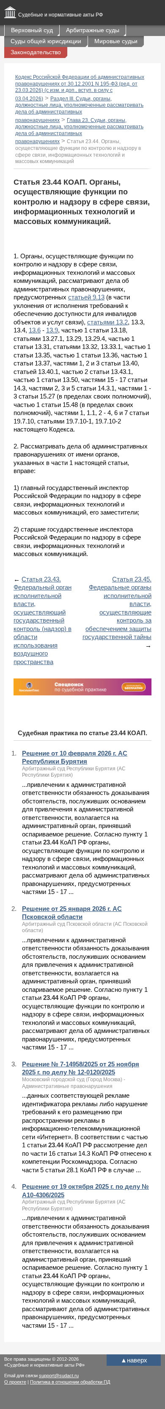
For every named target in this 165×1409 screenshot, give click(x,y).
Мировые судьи (116, 41)
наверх (134, 1360)
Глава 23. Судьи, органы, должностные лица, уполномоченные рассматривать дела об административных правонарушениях (79, 131)
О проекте (15, 1381)
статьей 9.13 (86, 297)
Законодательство (36, 52)
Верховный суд (32, 30)
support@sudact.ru (59, 1375)
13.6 (35, 330)
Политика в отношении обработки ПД (70, 1381)
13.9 (52, 330)
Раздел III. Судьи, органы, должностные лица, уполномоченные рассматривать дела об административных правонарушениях (79, 109)
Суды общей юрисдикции (46, 41)
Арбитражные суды (92, 30)
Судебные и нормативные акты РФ (60, 15)
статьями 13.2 (107, 322)
